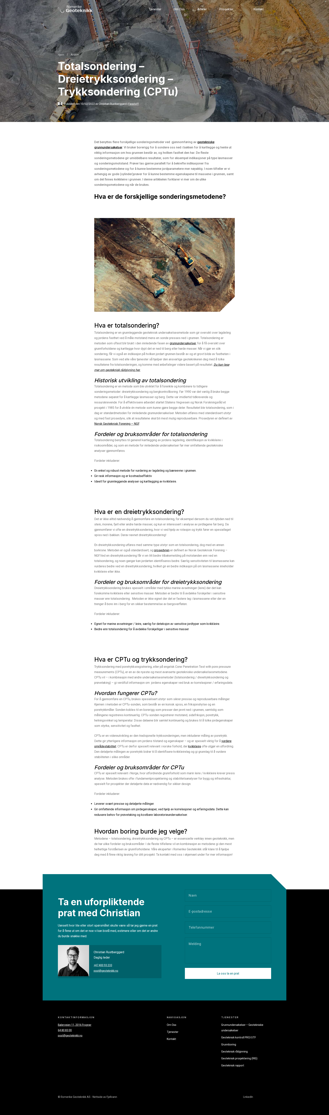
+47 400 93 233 (103, 965)
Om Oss (179, 9)
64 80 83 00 (65, 1030)
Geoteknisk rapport (164, 19)
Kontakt (258, 9)
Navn (193, 895)
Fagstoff (133, 103)
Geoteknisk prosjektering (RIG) (172, 37)
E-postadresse (200, 911)
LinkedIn (248, 1096)
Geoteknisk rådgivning (167, 56)
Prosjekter (226, 9)
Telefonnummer (201, 927)
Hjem (61, 54)
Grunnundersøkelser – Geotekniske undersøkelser (185, 47)
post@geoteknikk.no (106, 970)
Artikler (202, 9)
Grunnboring (160, 65)
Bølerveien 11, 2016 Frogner (74, 1024)
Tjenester (155, 9)
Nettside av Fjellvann (105, 1096)
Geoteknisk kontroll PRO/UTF (171, 28)
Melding (195, 944)
